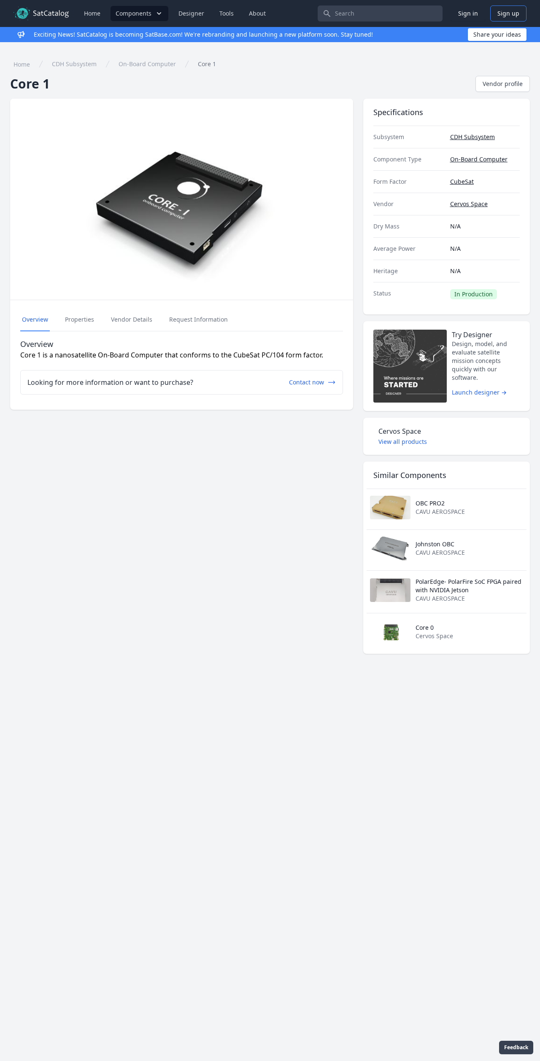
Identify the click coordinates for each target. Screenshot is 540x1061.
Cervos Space (469, 204)
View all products (402, 442)
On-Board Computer (147, 64)
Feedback (516, 1047)
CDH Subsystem (74, 64)
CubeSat (462, 181)
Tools (226, 13)
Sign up (508, 13)
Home (92, 13)
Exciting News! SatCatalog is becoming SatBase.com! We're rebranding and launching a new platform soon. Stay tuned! (203, 34)
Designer (191, 13)
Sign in (468, 13)
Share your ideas (497, 34)
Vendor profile (503, 84)
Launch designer (479, 392)
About (257, 13)
